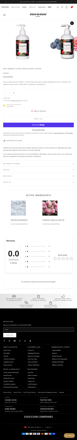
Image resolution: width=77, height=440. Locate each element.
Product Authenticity (33, 365)
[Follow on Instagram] (9, 341)
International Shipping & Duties (47, 392)
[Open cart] (69, 7)
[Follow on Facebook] (4, 341)
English (48, 427)
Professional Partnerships (11, 387)
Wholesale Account (9, 378)
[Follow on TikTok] (20, 341)
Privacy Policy (7, 392)
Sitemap (61, 392)
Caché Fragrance (32, 384)
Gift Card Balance (33, 362)
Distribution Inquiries (9, 384)
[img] (8, 77)
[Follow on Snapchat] (30, 341)
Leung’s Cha (31, 381)
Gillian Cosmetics (32, 375)
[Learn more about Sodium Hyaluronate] (18, 208)
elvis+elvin (30, 372)
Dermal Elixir (31, 378)
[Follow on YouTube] (15, 341)
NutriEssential (32, 387)
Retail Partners (8, 375)
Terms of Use (17, 392)
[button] (37, 246)
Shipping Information (33, 353)
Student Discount (57, 356)
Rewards (54, 353)
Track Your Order (32, 359)
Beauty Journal (8, 365)
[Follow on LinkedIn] (25, 341)
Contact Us (31, 350)
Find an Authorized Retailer (11, 372)
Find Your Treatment (9, 359)
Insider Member (56, 350)
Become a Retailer (9, 381)
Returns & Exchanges (33, 356)
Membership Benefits (58, 362)
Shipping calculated (16, 100)
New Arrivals (7, 350)
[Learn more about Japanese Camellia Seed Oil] (49, 208)
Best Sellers (7, 353)
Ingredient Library (9, 362)
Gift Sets (6, 356)
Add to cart (38, 119)
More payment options (38, 130)
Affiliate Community (57, 365)
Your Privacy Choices (29, 392)
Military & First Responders (59, 359)
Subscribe (9, 335)
